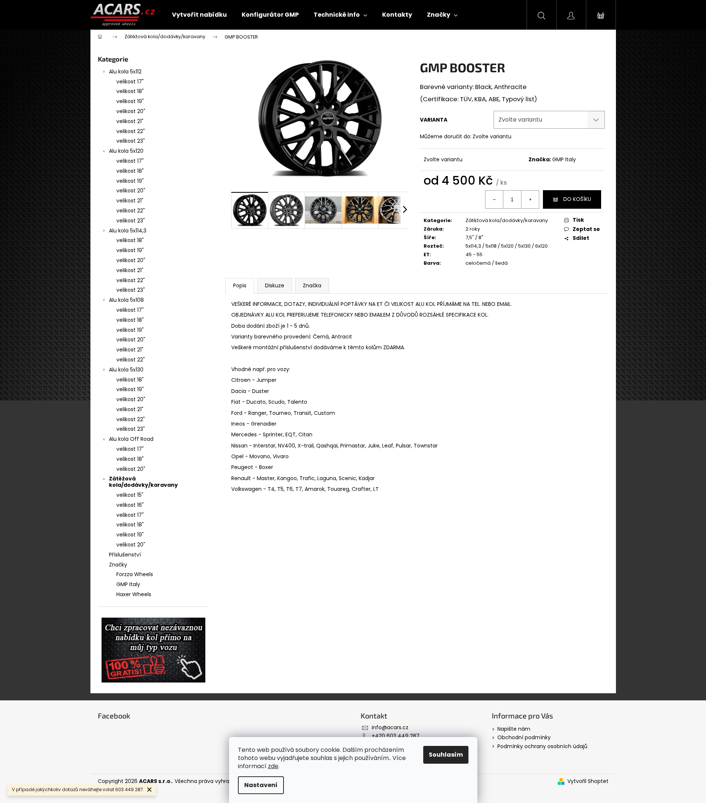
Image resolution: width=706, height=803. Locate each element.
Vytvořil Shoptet (588, 781)
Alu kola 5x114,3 (127, 230)
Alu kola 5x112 (125, 71)
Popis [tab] (239, 285)
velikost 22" (130, 131)
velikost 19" (130, 101)
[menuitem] (199, 15)
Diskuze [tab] (274, 285)
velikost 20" (130, 111)
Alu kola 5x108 (126, 300)
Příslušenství (125, 554)
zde (273, 766)
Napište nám (513, 729)
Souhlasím (446, 754)
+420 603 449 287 (396, 736)
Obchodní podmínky (524, 737)
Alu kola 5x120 (126, 151)
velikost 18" (130, 91)
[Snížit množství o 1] (494, 199)
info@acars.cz (390, 727)
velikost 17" (130, 81)
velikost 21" (129, 121)
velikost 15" (129, 495)
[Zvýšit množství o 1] (530, 199)
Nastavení (261, 785)
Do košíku (577, 199)
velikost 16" (130, 505)
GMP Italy (564, 159)
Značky (118, 564)
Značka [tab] (312, 285)
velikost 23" (130, 141)
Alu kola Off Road (131, 439)
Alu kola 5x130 (126, 369)
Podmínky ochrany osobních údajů (542, 746)
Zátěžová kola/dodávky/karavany (143, 482)
